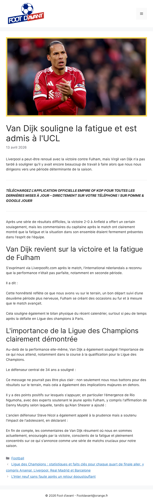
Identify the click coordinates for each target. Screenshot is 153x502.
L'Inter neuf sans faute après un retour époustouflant (53, 477)
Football (17, 458)
